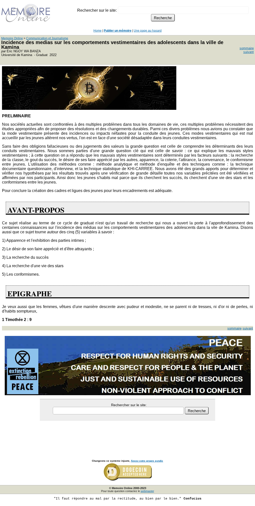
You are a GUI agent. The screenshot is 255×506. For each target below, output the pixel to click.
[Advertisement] (127, 434)
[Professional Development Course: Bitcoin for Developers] (89, 108)
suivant (248, 52)
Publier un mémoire (117, 30)
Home (97, 30)
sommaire (247, 48)
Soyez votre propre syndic (147, 460)
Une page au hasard (148, 30)
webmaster (147, 491)
